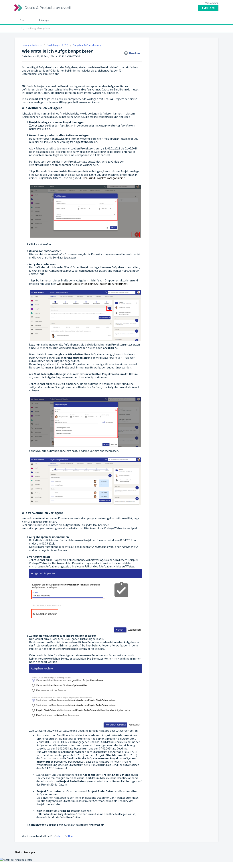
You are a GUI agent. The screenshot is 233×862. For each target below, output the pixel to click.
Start (22, 20)
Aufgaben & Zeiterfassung (87, 45)
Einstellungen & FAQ (57, 45)
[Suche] (22, 28)
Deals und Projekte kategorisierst (104, 178)
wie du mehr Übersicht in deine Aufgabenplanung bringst (92, 283)
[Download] (110, 396)
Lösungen (44, 20)
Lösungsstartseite (32, 45)
